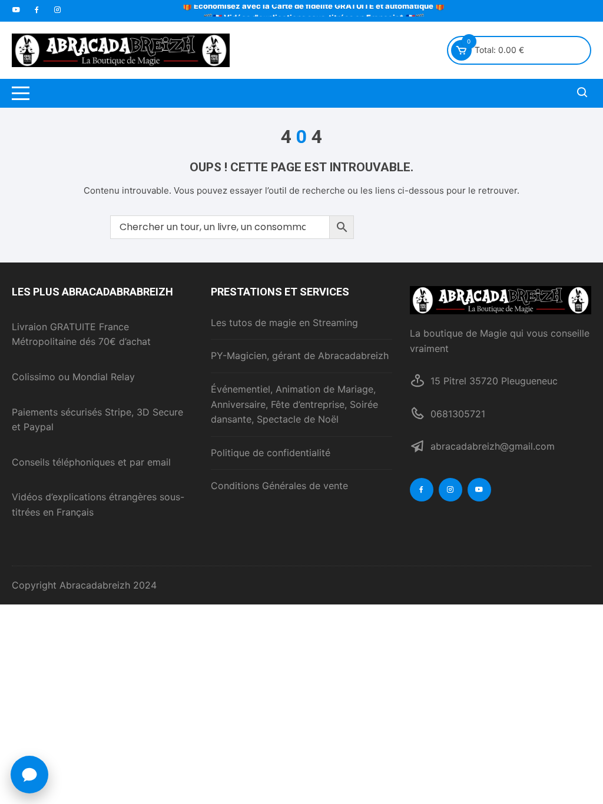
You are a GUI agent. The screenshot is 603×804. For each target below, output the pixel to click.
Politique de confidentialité (270, 453)
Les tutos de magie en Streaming (284, 322)
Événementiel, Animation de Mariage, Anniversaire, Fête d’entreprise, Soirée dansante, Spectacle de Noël (294, 404)
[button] (29, 774)
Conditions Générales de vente (279, 485)
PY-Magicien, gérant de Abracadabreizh (300, 355)
